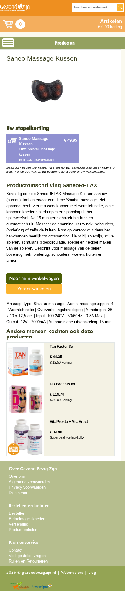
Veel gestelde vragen (27, 555)
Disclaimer (18, 492)
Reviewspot (42, 586)
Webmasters (72, 573)
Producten (65, 43)
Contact (15, 550)
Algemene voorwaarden (29, 482)
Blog (92, 573)
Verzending (18, 524)
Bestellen (17, 513)
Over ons (17, 476)
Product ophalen (23, 529)
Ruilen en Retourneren (28, 561)
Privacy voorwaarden (27, 487)
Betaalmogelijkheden (27, 518)
